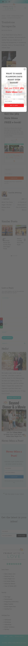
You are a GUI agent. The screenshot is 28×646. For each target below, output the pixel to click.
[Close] (24, 69)
